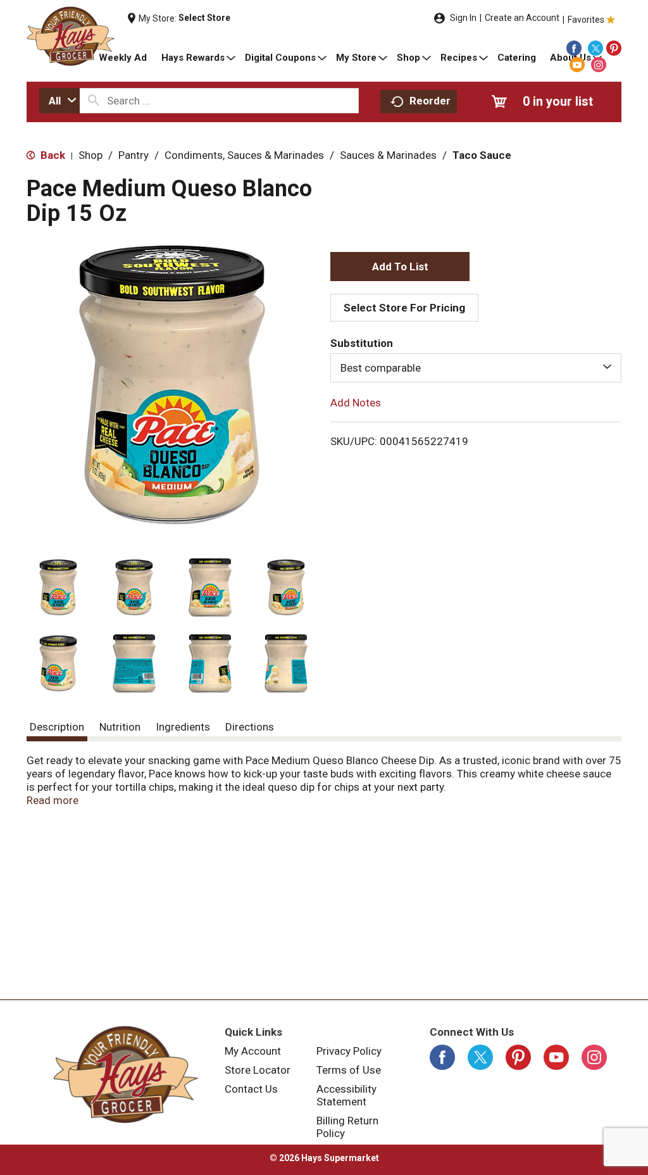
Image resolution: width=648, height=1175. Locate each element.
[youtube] (577, 64)
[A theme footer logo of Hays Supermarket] (125, 1074)
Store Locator (257, 1070)
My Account (253, 1051)
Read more (52, 800)
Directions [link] (249, 726)
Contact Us (251, 1089)
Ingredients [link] (183, 726)
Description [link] (57, 726)
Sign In (463, 18)
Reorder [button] (430, 100)
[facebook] (574, 48)
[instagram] (598, 64)
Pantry (133, 155)
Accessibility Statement (346, 1095)
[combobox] (59, 100)
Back (51, 155)
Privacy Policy (349, 1051)
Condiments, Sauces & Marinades (244, 155)
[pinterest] (613, 48)
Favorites (586, 20)
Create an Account (522, 18)
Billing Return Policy (347, 1127)
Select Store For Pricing (404, 307)
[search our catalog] (94, 100)
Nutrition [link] (119, 726)
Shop (90, 155)
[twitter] (595, 48)
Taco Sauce (481, 155)
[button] (58, 587)
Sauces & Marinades (388, 155)
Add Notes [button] (355, 402)
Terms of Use (348, 1070)
